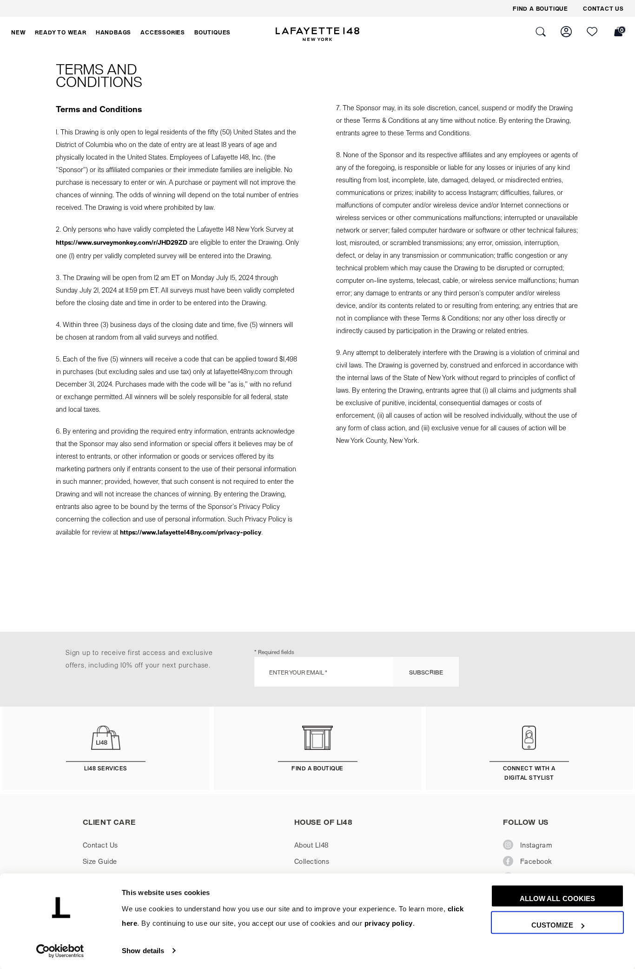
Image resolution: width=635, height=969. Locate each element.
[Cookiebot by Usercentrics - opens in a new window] (60, 951)
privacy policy (388, 924)
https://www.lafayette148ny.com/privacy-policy (190, 532)
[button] (18, 32)
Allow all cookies (557, 898)
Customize (552, 925)
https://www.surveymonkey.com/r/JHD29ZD (121, 242)
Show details (143, 951)
